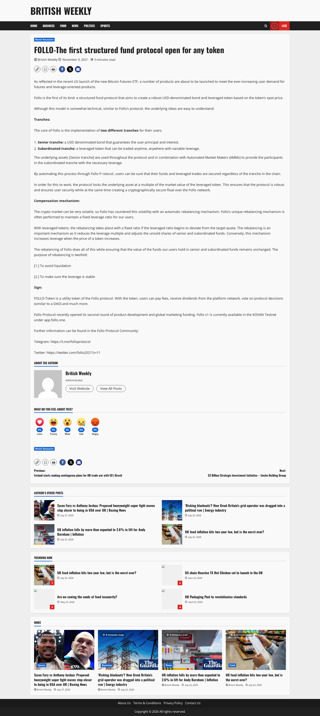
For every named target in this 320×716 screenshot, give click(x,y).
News (75, 26)
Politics (89, 26)
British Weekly (61, 10)
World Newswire (44, 39)
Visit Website (79, 388)
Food (63, 26)
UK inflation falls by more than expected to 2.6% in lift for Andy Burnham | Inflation (44, 534)
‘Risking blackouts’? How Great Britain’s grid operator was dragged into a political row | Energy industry (172, 510)
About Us (124, 703)
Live (284, 26)
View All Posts (111, 388)
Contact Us (193, 703)
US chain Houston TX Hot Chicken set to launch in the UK (172, 575)
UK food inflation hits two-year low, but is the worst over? (172, 534)
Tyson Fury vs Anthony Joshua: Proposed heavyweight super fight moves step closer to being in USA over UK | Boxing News (44, 510)
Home (33, 26)
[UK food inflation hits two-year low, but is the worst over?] (256, 650)
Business (48, 26)
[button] (265, 25)
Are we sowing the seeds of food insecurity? (44, 599)
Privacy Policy (173, 703)
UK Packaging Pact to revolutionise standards (172, 599)
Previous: (78, 473)
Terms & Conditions (147, 703)
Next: (247, 473)
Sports (105, 26)
